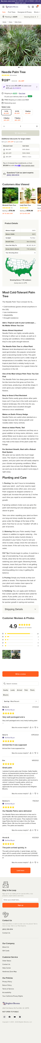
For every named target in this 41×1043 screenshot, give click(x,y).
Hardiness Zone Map (9, 971)
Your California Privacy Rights (12, 996)
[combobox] (20, 701)
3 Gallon (6, 119)
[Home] (12, 6)
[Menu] (4, 7)
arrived (19, 690)
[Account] (33, 7)
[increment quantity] (37, 126)
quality (5, 690)
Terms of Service (8, 989)
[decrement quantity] (4, 126)
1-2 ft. (6, 112)
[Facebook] (10, 1017)
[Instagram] (4, 1017)
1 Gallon (28, 112)
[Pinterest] (20, 1017)
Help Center (6, 968)
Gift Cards (5, 950)
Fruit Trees (11, 12)
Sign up (20, 905)
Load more (20, 870)
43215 (15, 93)
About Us (5, 947)
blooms (5, 695)
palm (26, 690)
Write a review (20, 674)
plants (32, 690)
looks (13, 690)
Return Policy (7, 985)
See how (22, 93)
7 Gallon (17, 119)
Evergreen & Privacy (25, 12)
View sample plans (27, 165)
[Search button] (29, 7)
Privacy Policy (7, 981)
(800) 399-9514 (13, 175)
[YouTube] (15, 1017)
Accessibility (6, 992)
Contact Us (6, 933)
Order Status (6, 961)
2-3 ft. (17, 112)
